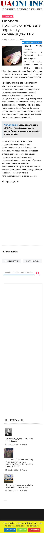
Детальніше (10, 530)
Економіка (8, 16)
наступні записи (32, 261)
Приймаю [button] (22, 530)
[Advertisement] (22, 213)
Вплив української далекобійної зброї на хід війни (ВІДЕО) (19, 486)
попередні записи (12, 261)
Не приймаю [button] (34, 530)
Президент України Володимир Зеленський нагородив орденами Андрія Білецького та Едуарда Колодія (19, 463)
